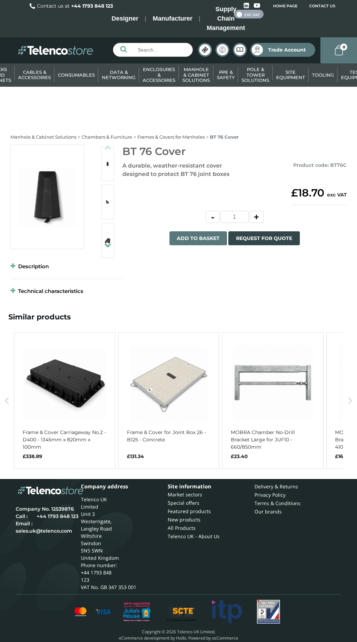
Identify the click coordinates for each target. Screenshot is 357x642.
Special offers (183, 503)
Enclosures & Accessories (159, 75)
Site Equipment (290, 74)
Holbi (181, 638)
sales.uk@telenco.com (44, 531)
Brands (205, 50)
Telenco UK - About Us (194, 536)
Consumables (76, 75)
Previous (107, 144)
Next (107, 242)
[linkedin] (247, 5)
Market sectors (185, 494)
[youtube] (257, 5)
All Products (182, 528)
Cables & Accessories (34, 74)
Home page (285, 5)
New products (184, 519)
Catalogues (240, 50)
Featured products (189, 511)
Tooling (323, 75)
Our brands (268, 511)
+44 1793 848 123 (92, 6)
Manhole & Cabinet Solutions (196, 75)
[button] (7, 401)
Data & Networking (119, 74)
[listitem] (64, 400)
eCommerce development (144, 638)
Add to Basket (198, 238)
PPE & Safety (226, 74)
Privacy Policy (270, 495)
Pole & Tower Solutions (255, 75)
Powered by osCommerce (213, 638)
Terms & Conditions (278, 503)
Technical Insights (222, 50)
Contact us (322, 5)
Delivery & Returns (276, 486)
